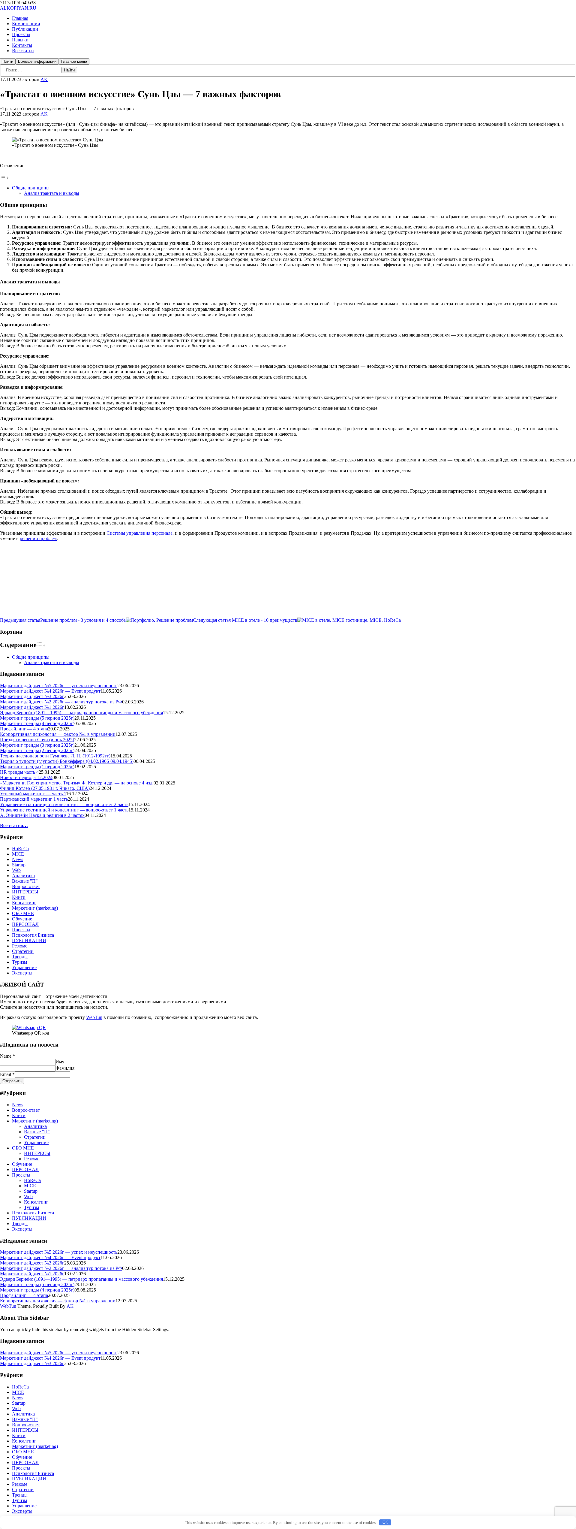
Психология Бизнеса (33, 935)
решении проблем (38, 538)
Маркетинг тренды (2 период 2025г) (37, 750)
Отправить (12, 1081)
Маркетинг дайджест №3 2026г (32, 696)
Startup (19, 864)
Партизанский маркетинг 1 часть (34, 799)
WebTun (94, 1017)
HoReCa (20, 848)
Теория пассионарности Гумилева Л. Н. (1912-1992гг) (55, 755)
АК (70, 1306)
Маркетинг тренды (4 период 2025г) (37, 723)
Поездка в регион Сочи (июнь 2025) (37, 739)
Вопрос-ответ (26, 886)
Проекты (21, 929)
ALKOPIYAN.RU (18, 8)
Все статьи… (14, 825)
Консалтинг (24, 902)
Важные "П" (25, 881)
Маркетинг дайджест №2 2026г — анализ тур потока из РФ (61, 701)
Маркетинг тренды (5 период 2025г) (37, 718)
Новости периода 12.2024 (26, 777)
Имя (60, 1061)
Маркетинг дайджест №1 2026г (32, 707)
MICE (18, 854)
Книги (19, 897)
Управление (24, 967)
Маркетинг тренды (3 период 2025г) (37, 745)
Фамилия (65, 1068)
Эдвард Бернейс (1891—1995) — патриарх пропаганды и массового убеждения (81, 712)
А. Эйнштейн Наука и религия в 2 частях (42, 815)
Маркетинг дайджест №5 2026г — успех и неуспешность (58, 685)
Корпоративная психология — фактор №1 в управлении (58, 734)
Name (7, 1056)
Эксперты (22, 972)
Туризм (19, 962)
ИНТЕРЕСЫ (25, 891)
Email (7, 1074)
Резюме (19, 945)
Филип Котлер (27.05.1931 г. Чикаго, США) (45, 788)
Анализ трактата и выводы (51, 193)
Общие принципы (31, 187)
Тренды (20, 956)
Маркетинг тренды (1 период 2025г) (37, 766)
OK (385, 1522)
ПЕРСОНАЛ (25, 924)
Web (16, 870)
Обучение (22, 918)
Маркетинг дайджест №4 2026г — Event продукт (50, 690)
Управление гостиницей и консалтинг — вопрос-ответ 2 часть (64, 804)
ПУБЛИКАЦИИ (29, 940)
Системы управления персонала (139, 533)
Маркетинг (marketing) (35, 908)
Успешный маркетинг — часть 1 (33, 793)
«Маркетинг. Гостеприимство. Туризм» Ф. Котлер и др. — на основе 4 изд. (77, 782)
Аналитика (23, 875)
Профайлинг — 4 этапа (24, 728)
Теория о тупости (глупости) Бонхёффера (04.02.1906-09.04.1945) (67, 761)
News (17, 859)
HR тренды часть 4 (19, 772)
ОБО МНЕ (23, 913)
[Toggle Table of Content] (4, 177)
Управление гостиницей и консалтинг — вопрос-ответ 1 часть (64, 809)
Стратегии (23, 951)
